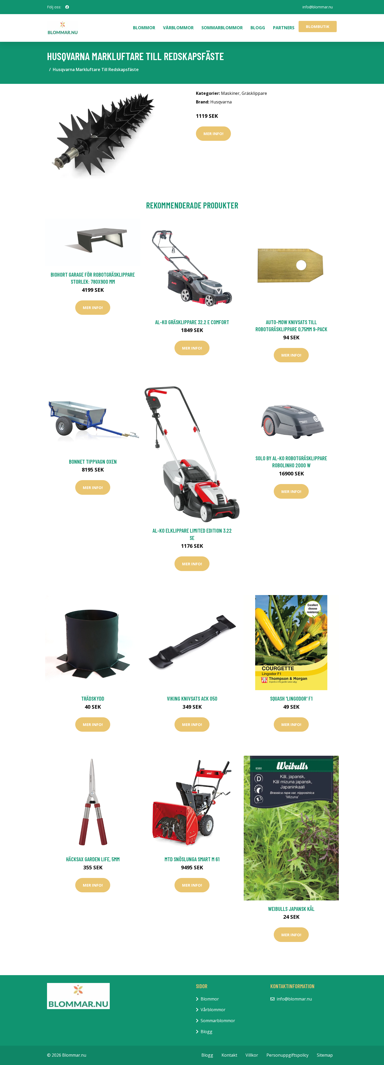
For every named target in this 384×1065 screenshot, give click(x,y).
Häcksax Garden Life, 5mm (93, 859)
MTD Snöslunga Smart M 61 (192, 859)
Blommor (144, 28)
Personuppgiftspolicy (287, 1055)
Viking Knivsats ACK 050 (192, 698)
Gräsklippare (254, 93)
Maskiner (230, 93)
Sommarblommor (222, 28)
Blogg (258, 28)
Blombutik (317, 26)
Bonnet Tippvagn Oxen (93, 461)
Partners (283, 28)
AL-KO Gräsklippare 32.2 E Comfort (192, 322)
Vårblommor (178, 28)
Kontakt (229, 1055)
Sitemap (325, 1055)
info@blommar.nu (317, 6)
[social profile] (67, 7)
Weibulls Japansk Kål (291, 908)
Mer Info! (213, 133)
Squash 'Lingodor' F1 (291, 698)
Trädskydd (92, 698)
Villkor (252, 1055)
